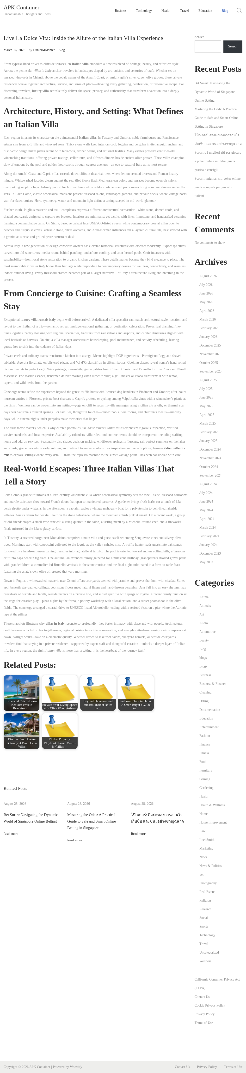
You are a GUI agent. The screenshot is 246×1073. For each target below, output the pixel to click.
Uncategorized (209, 952)
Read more (11, 834)
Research (205, 909)
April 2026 (206, 311)
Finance (204, 744)
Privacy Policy (205, 1014)
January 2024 (208, 545)
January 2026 (208, 337)
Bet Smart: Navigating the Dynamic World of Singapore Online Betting (215, 91)
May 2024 (206, 510)
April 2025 (206, 415)
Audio (203, 623)
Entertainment (209, 727)
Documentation (209, 710)
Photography (208, 883)
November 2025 (210, 354)
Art (201, 614)
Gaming (204, 779)
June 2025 (206, 397)
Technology (207, 935)
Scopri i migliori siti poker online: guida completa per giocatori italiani (218, 187)
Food (202, 762)
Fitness (204, 753)
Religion (205, 900)
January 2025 (208, 441)
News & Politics (210, 866)
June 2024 (206, 501)
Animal (204, 597)
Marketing (206, 848)
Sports (203, 926)
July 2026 (206, 285)
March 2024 (207, 527)
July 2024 (206, 493)
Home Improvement (213, 822)
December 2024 (210, 449)
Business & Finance (212, 684)
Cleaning (205, 692)
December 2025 (210, 345)
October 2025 (208, 363)
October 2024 (208, 467)
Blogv (203, 666)
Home (203, 814)
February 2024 (209, 536)
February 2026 (209, 328)
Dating (204, 701)
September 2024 (210, 475)
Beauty (204, 640)
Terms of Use (204, 1023)
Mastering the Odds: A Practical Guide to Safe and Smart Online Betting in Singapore (91, 821)
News (203, 857)
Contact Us (202, 997)
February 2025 (209, 432)
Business (205, 675)
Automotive (207, 632)
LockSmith (207, 840)
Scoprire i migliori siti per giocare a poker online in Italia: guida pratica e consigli (218, 161)
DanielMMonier (44, 50)
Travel (203, 944)
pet (201, 874)
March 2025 (207, 423)
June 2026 (206, 293)
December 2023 (210, 553)
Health (203, 796)
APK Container (21, 7)
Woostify (76, 1067)
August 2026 (208, 276)
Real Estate (207, 892)
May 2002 (206, 562)
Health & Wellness (212, 805)
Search (199, 37)
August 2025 (208, 380)
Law (202, 831)
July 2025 (206, 389)
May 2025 (206, 406)
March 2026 (207, 319)
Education (206, 718)
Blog (61, 50)
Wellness (205, 961)
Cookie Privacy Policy (210, 1005)
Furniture (205, 770)
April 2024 (206, 519)
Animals (205, 606)
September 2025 (210, 371)
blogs (203, 658)
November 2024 (210, 458)
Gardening (206, 788)
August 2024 (208, 484)
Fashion (204, 736)
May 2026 (206, 302)
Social (203, 918)
